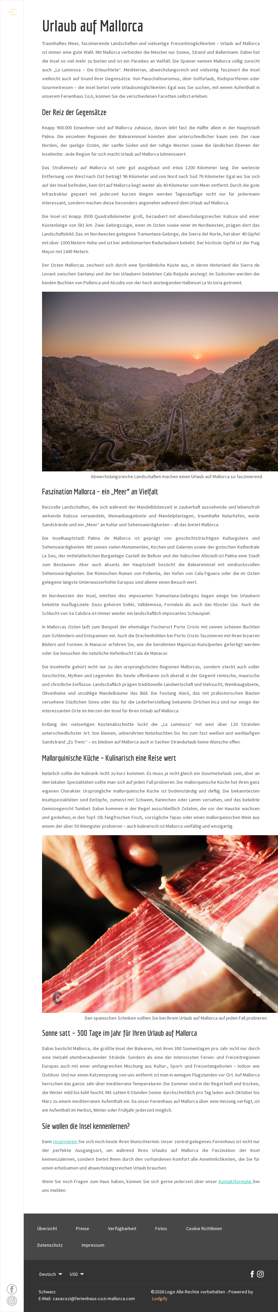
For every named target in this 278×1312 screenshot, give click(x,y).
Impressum (93, 1245)
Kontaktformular (236, 1181)
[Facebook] (252, 1274)
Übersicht (47, 1228)
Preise (82, 1228)
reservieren (65, 1141)
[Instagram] (260, 1274)
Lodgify (159, 1298)
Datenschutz (50, 1245)
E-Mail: (45, 1298)
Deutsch (47, 1274)
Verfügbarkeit (122, 1228)
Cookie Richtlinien (204, 1228)
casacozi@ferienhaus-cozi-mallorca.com (94, 1298)
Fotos (161, 1228)
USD (74, 1274)
